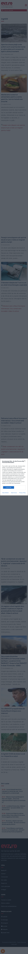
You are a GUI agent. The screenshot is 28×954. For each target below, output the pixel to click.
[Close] (25, 461)
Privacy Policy (22, 492)
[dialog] (14, 477)
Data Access (14, 492)
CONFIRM (8, 487)
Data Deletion (5, 492)
